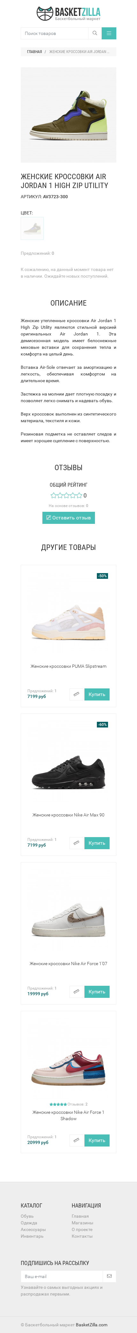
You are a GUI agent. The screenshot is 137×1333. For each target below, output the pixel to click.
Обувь (27, 1216)
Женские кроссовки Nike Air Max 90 (68, 814)
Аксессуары (33, 1229)
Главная (80, 1216)
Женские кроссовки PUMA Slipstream (68, 666)
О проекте (82, 1229)
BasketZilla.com (91, 1324)
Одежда (29, 1222)
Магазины (82, 1222)
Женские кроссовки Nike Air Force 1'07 (68, 963)
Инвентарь (32, 1236)
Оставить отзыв (71, 518)
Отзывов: (78, 1104)
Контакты (82, 1236)
